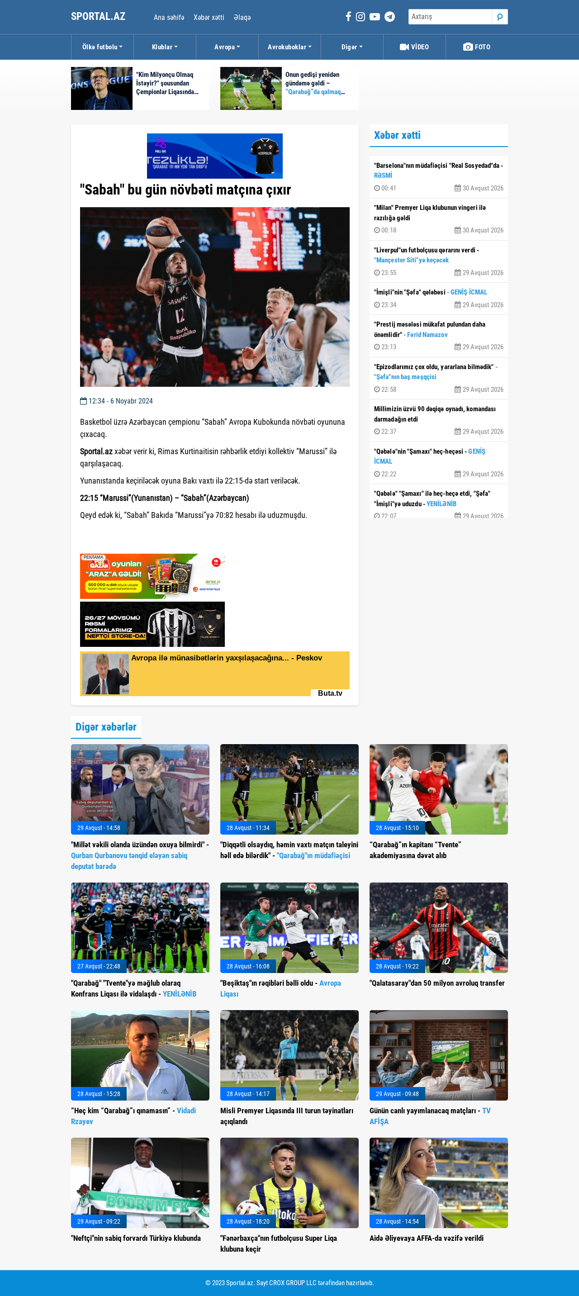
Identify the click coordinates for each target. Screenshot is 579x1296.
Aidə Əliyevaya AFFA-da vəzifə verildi (427, 1238)
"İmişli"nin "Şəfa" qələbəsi (438, 298)
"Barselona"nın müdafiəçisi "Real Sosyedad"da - (438, 176)
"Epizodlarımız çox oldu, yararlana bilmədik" (438, 378)
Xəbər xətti (209, 17)
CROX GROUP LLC (293, 1283)
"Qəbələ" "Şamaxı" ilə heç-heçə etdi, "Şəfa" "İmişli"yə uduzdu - (438, 504)
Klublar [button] (162, 47)
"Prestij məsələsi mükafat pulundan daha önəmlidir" (438, 335)
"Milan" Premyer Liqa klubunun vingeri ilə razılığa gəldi (438, 219)
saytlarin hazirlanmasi (117, 543)
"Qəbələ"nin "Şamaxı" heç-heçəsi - (438, 462)
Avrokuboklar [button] (287, 47)
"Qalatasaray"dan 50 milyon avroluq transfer (437, 982)
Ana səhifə (169, 17)
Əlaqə (242, 17)
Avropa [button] (224, 47)
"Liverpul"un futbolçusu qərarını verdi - (438, 261)
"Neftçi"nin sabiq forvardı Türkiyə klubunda (136, 1238)
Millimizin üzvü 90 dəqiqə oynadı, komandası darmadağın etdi (438, 420)
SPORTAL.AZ (99, 16)
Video (419, 47)
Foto (482, 47)
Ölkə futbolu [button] (100, 47)
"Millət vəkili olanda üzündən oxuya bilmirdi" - (140, 855)
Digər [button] (349, 47)
